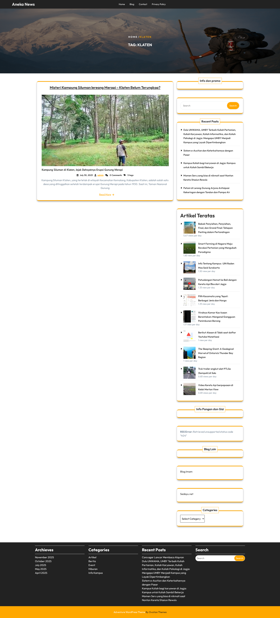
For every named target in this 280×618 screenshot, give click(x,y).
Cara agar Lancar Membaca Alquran (163, 557)
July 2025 (40, 565)
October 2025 (43, 561)
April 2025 (41, 572)
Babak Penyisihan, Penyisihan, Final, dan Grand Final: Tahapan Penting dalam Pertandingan (215, 228)
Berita (92, 561)
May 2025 (41, 569)
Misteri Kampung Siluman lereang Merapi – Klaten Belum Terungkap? (105, 87)
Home (122, 4)
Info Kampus (95, 572)
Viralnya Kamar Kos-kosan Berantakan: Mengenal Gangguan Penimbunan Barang (216, 316)
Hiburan (93, 569)
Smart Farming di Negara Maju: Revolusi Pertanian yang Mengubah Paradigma (217, 248)
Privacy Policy (159, 4)
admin (101, 175)
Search (233, 105)
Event (91, 565)
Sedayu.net (186, 494)
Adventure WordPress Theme (140, 612)
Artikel (92, 557)
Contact (143, 4)
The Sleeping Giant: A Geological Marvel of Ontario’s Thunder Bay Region (216, 353)
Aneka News (23, 4)
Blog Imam (186, 471)
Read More (105, 194)
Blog (132, 4)
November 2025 (44, 557)
